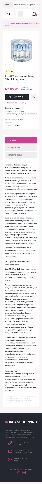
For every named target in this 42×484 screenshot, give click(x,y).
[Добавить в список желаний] (34, 97)
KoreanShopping (21, 422)
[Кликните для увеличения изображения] (21, 49)
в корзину (18, 97)
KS (8, 13)
